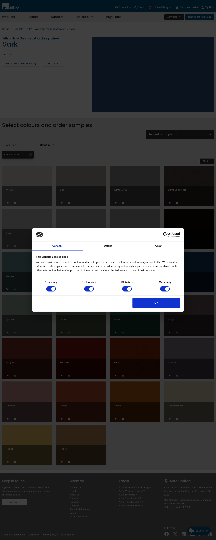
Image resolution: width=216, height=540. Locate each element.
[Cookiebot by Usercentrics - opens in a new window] (165, 234)
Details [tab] (108, 245)
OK (156, 302)
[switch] (89, 289)
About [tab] (158, 245)
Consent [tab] (57, 245)
